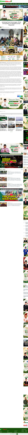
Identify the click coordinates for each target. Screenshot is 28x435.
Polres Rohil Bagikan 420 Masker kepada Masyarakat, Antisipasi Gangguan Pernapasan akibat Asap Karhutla (11, 123)
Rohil (4, 111)
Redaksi (8, 430)
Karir (7, 431)
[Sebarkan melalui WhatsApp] (22, 96)
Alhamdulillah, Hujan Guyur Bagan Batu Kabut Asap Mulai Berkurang (3, 123)
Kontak (1, 432)
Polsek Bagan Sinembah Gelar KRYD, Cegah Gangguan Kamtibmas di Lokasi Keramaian (11, 130)
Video (24, 68)
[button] (24, 343)
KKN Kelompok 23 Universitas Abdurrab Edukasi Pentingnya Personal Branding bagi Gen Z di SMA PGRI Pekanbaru (15, 204)
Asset (2, 111)
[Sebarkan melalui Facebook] (18, 96)
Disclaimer (15, 431)
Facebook (23, 430)
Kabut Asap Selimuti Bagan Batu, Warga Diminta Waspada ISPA (19, 123)
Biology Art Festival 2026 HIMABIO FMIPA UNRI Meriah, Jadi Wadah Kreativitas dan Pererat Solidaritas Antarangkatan (15, 185)
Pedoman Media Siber (9, 432)
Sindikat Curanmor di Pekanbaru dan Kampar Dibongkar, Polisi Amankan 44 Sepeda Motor (14, 173)
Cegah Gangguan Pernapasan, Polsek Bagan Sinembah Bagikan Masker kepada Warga (3, 130)
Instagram (23, 431)
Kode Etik (1, 431)
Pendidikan (9, 177)
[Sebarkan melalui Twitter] (20, 96)
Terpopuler (24, 220)
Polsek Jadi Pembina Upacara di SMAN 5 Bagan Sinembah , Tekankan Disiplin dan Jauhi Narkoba (19, 130)
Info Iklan (15, 432)
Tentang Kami (15, 430)
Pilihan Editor (25, 151)
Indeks (0, 430)
